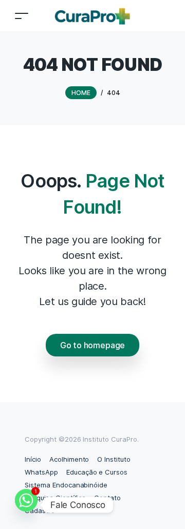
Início (33, 459)
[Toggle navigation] (21, 15)
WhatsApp (41, 472)
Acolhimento (69, 459)
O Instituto (114, 459)
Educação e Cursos (96, 472)
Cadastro (40, 510)
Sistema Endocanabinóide (66, 485)
